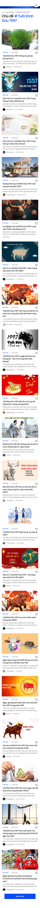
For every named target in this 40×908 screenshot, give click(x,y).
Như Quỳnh (10, 152)
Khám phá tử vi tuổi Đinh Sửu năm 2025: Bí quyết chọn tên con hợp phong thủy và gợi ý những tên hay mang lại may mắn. (20, 409)
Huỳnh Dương (10, 195)
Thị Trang (9, 324)
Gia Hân (8, 67)
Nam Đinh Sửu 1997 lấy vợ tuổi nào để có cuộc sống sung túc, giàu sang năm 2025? (19, 489)
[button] (36, 52)
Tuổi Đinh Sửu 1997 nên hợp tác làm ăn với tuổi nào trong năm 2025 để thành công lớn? (20, 313)
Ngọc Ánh (9, 109)
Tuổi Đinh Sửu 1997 (23, 12)
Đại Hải (8, 586)
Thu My (8, 756)
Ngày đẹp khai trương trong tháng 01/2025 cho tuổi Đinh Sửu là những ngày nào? (20, 878)
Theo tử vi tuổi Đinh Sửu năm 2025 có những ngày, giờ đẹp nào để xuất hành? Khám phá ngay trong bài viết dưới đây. (20, 710)
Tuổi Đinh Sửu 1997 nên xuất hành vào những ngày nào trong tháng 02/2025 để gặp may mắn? (20, 833)
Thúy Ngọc (9, 500)
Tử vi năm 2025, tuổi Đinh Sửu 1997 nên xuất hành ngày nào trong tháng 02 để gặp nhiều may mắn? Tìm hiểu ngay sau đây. (20, 841)
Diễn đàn (5, 52)
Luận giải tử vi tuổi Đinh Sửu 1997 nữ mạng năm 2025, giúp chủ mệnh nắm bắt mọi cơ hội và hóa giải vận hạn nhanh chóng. (19, 582)
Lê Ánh (8, 455)
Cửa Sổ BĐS (9, 12)
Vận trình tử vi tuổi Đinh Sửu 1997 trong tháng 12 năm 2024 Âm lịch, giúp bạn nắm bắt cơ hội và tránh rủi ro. (20, 149)
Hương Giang (10, 412)
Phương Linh (10, 279)
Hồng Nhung (10, 628)
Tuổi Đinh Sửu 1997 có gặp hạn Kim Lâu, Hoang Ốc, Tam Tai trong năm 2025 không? (19, 359)
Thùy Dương (10, 543)
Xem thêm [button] (20, 896)
